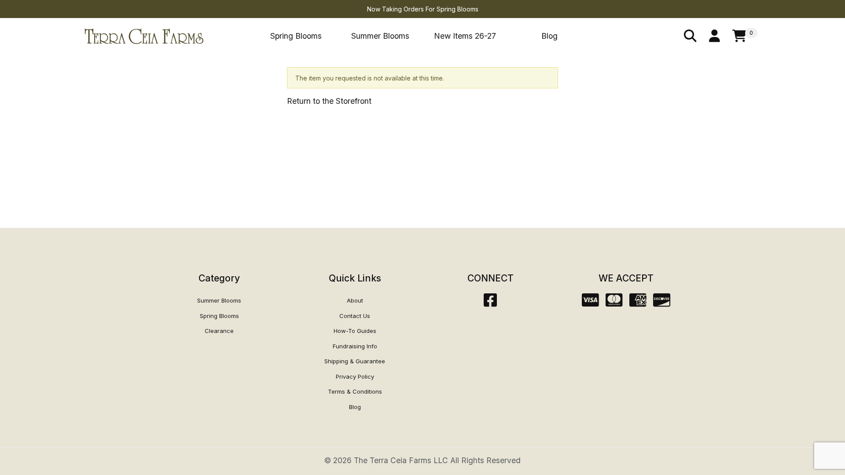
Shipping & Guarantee (354, 361)
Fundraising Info (355, 346)
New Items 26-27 (465, 35)
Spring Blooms (296, 35)
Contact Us (354, 315)
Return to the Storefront (329, 101)
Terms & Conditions (355, 391)
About (355, 300)
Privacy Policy (355, 376)
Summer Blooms (380, 35)
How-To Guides (355, 330)
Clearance (219, 330)
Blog (549, 35)
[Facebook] (490, 302)
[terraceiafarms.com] (143, 35)
